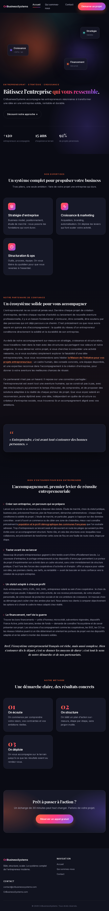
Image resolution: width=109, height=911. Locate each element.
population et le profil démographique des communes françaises (52, 524)
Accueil (36, 4)
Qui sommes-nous (52, 6)
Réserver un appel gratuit (54, 819)
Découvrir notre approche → (22, 114)
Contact (69, 4)
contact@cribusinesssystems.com (20, 887)
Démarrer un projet (91, 6)
